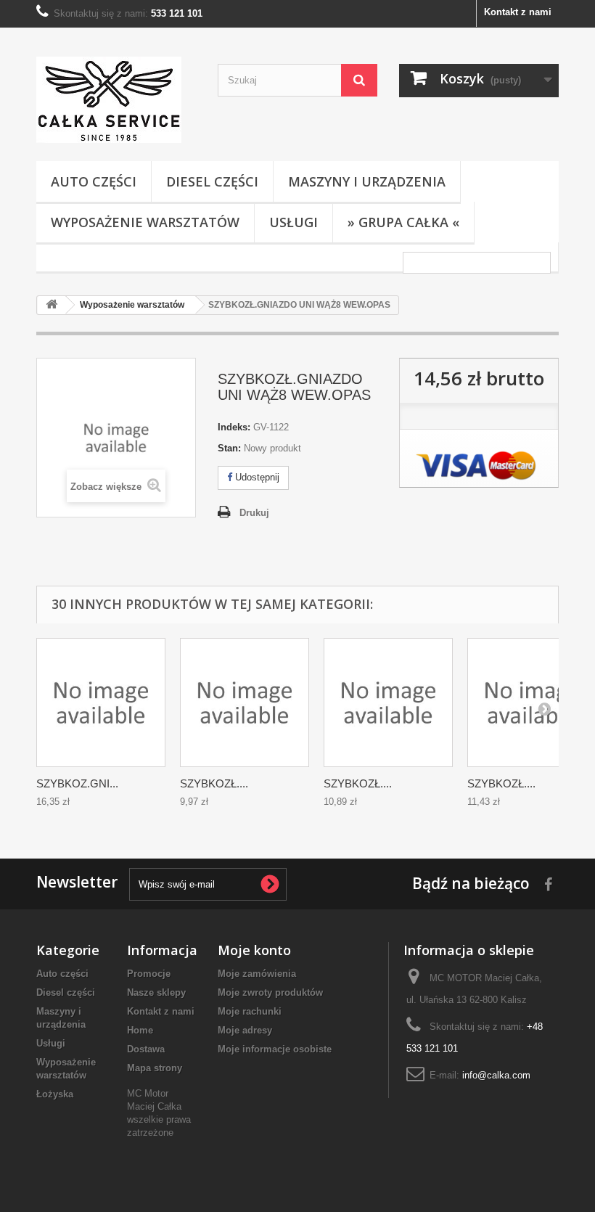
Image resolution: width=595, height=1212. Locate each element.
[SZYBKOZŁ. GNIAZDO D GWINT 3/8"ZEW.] (388, 702)
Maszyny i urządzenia (367, 181)
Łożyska (54, 1094)
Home (140, 1030)
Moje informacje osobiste (275, 1049)
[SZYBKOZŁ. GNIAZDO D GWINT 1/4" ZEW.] (244, 702)
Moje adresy (245, 1030)
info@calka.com (496, 1075)
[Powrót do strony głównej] (51, 305)
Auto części (93, 181)
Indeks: (234, 427)
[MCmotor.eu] (116, 100)
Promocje (149, 973)
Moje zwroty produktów (270, 992)
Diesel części (212, 181)
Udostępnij (255, 477)
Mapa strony (154, 1067)
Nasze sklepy (156, 992)
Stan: (229, 448)
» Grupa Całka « (403, 222)
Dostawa (146, 1049)
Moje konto (254, 950)
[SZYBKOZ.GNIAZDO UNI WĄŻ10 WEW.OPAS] (100, 702)
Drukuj (254, 512)
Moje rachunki (250, 1011)
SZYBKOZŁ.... (214, 783)
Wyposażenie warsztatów (145, 222)
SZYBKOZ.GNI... (77, 783)
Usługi (293, 222)
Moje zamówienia (257, 973)
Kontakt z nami (517, 12)
